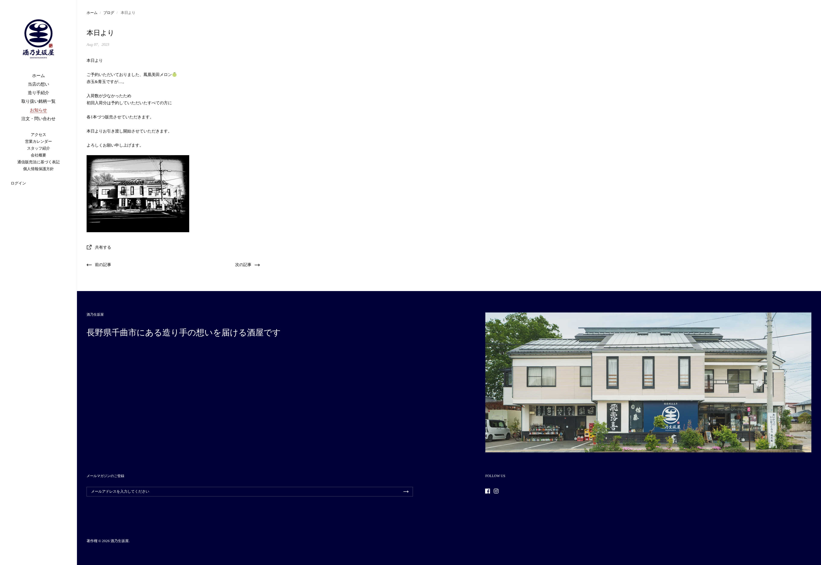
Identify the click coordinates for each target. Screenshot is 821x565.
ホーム (92, 13)
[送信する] (406, 492)
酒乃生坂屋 (120, 541)
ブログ (108, 13)
